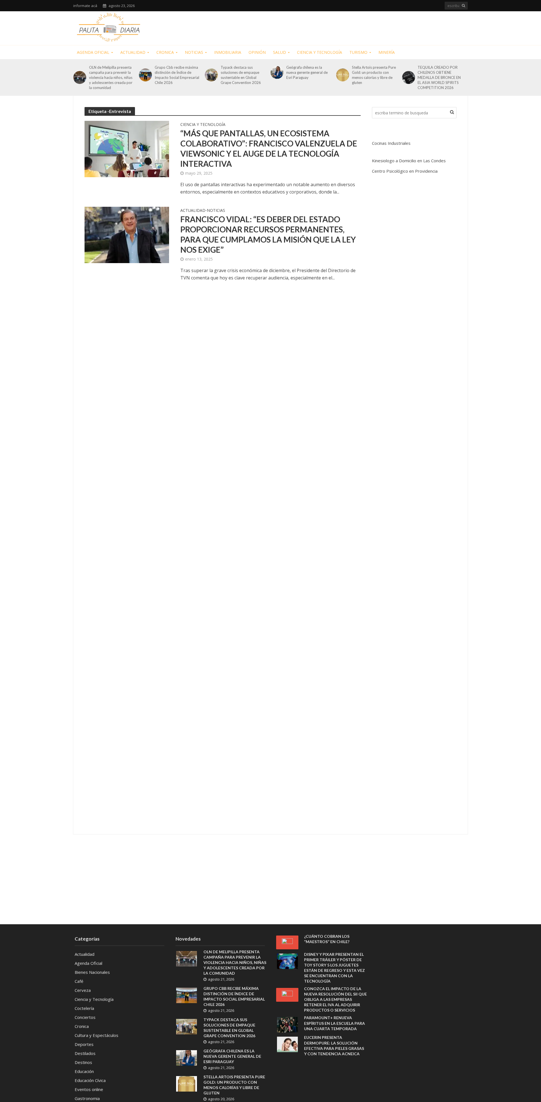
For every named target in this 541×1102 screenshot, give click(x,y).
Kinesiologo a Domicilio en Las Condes (409, 160)
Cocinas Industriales (391, 143)
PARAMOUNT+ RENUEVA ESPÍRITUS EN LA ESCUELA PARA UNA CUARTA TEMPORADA (334, 1023)
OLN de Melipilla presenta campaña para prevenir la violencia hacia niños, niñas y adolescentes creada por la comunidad (110, 77)
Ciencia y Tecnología (319, 52)
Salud (279, 52)
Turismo (358, 52)
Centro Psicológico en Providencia (405, 171)
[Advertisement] (365, 27)
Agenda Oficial (93, 52)
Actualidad (132, 52)
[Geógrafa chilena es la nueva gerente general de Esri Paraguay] (276, 72)
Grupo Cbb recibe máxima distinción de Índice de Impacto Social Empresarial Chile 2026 (177, 75)
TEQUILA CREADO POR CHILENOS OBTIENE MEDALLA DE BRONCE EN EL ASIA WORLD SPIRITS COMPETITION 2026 (439, 77)
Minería (386, 52)
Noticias (194, 52)
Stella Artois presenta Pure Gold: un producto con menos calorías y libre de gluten (374, 75)
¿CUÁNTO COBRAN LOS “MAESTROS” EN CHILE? (326, 939)
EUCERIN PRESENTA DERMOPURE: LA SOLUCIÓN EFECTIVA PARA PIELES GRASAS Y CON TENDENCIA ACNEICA (334, 1045)
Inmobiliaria (227, 52)
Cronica (165, 52)
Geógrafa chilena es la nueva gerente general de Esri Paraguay (307, 72)
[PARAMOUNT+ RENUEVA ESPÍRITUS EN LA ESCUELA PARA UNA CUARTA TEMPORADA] (287, 1024)
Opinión (257, 52)
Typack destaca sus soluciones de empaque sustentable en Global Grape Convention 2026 (241, 75)
